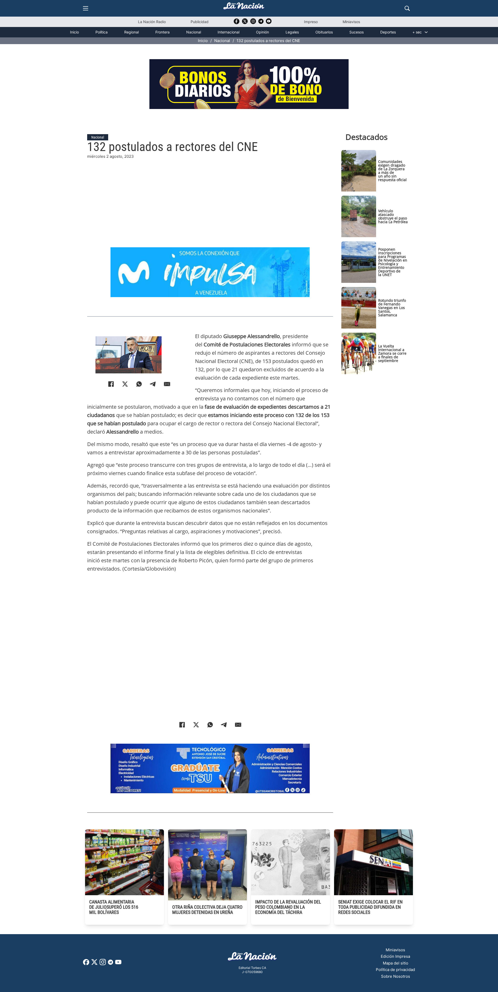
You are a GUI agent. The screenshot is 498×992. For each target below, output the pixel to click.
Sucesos (356, 32)
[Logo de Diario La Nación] (252, 958)
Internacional (228, 32)
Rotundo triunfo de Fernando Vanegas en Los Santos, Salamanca (392, 307)
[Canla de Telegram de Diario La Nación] (110, 963)
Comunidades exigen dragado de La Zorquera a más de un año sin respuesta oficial (392, 170)
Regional (131, 32)
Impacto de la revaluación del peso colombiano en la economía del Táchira (288, 907)
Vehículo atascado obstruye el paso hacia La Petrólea (393, 216)
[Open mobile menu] (85, 8)
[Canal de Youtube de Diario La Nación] (269, 23)
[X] (125, 384)
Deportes (388, 32)
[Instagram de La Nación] (253, 23)
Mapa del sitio (395, 963)
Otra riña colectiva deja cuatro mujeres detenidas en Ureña (207, 909)
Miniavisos (351, 21)
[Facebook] (111, 384)
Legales (292, 32)
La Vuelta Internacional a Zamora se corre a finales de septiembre (392, 353)
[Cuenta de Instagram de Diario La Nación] (103, 963)
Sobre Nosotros (395, 976)
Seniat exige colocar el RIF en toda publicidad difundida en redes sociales (370, 907)
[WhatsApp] (139, 384)
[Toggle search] (407, 8)
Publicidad (200, 21)
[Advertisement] (210, 196)
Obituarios (324, 32)
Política (101, 32)
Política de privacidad (395, 969)
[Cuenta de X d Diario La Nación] (94, 963)
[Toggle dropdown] (426, 32)
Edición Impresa (395, 956)
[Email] (167, 384)
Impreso (311, 21)
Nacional (193, 32)
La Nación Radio (152, 21)
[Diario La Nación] (244, 7)
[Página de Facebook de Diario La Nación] (86, 963)
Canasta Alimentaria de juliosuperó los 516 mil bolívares (113, 907)
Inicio (74, 32)
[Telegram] (153, 384)
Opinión (262, 32)
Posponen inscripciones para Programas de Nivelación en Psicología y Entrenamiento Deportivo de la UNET (392, 262)
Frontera (162, 32)
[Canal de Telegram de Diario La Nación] (261, 22)
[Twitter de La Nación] (245, 23)
